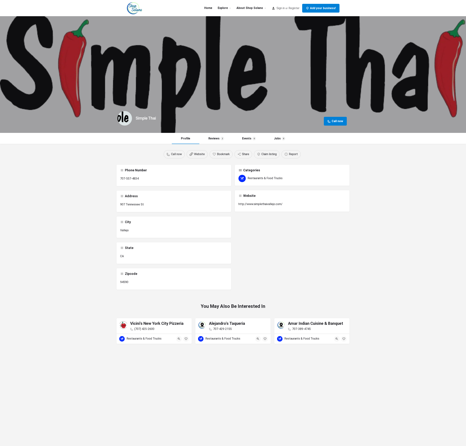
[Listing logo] (124, 118)
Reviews (215, 138)
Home (208, 8)
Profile (185, 138)
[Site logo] (135, 8)
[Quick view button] (179, 339)
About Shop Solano (249, 8)
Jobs (279, 138)
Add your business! (323, 8)
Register (294, 8)
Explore (223, 8)
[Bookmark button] (186, 339)
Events (248, 138)
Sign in (281, 8)
